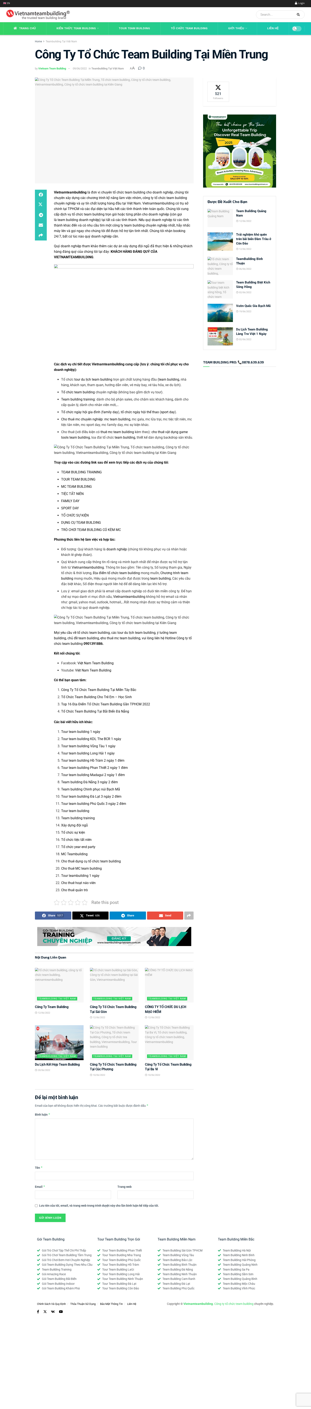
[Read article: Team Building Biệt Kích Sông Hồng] (220, 289)
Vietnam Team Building (52, 68)
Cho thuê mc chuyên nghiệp (82, 419)
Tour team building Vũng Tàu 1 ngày (88, 746)
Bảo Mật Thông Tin (111, 1303)
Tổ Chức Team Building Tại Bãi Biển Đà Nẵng (95, 711)
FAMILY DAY (70, 501)
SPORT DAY (70, 508)
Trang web (124, 1186)
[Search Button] (300, 14)
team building (169, 379)
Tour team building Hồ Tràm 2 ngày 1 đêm (92, 760)
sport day (168, 412)
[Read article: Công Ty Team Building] (59, 985)
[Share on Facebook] (41, 195)
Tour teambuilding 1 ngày (80, 876)
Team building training (78, 399)
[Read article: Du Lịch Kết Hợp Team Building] (59, 1042)
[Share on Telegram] (41, 215)
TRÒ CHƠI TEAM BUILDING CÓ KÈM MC (91, 530)
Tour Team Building (134, 28)
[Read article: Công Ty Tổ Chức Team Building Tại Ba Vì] (169, 1042)
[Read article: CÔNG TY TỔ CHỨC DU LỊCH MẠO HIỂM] (169, 985)
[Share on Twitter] (41, 205)
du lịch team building (140, 633)
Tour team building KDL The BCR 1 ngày (91, 739)
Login (301, 3)
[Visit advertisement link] (114, 936)
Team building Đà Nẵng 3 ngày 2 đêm (89, 782)
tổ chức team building (88, 214)
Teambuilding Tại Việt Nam (61, 41)
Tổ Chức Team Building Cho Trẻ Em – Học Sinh (96, 697)
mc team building (117, 419)
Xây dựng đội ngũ (74, 825)
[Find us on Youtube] (61, 1311)
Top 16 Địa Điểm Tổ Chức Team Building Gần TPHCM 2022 (105, 704)
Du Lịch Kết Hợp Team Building (57, 1064)
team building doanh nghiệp (78, 220)
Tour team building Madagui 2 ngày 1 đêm (93, 775)
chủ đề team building (83, 638)
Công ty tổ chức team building (233, 1303)
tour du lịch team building (93, 379)
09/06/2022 (80, 68)
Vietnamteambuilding (70, 192)
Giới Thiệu (236, 28)
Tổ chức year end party (78, 847)
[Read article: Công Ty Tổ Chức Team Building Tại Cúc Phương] (114, 1042)
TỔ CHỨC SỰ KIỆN (75, 515)
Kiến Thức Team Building (76, 28)
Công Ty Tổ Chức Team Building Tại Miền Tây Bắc (98, 690)
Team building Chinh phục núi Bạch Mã (90, 789)
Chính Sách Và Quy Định (51, 1303)
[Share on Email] (41, 225)
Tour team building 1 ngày (80, 732)
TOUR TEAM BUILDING (78, 479)
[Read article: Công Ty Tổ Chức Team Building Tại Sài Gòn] (114, 985)
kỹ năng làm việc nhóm (123, 198)
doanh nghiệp (116, 549)
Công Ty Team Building (51, 1007)
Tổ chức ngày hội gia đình (80, 412)
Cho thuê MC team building (81, 868)
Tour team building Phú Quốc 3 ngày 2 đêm (93, 804)
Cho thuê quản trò (74, 890)
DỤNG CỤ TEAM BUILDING (81, 523)
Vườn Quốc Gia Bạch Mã (253, 306)
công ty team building (128, 225)
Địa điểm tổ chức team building (116, 573)
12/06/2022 (43, 1012)
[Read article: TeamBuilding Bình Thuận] (220, 266)
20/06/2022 (43, 1070)
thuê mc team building (117, 432)
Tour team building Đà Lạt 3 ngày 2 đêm (91, 796)
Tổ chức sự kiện (73, 832)
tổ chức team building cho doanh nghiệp (143, 192)
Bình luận (42, 1114)
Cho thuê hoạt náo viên (78, 883)
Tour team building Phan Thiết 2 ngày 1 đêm (94, 768)
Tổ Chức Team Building (189, 28)
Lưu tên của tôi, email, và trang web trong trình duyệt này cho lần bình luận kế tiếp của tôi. (99, 1205)
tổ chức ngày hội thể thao (140, 412)
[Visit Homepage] (36, 15)
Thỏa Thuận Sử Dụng (83, 1303)
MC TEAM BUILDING (76, 487)
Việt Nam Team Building (95, 663)
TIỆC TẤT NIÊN (72, 494)
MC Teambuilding (74, 854)
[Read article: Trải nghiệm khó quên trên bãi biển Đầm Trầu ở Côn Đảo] (220, 241)
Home (38, 41)
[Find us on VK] (53, 1311)
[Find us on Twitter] (45, 1311)
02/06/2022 (244, 292)
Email (40, 1187)
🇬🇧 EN (6, 3)
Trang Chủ (27, 28)
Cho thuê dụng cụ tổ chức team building (91, 861)
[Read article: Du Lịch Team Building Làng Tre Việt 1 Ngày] (220, 336)
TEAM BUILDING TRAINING (81, 472)
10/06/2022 (98, 1075)
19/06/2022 (244, 311)
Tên (39, 1168)
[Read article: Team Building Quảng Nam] (220, 218)
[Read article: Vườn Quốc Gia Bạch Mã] (220, 313)
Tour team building (75, 811)
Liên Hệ (273, 28)
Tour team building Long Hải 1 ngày (88, 753)
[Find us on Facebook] (38, 1311)
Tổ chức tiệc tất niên (76, 840)
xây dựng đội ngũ (136, 246)
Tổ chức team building (78, 392)
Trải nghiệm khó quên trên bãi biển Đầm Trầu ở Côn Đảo (253, 239)
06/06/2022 (244, 269)
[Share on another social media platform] (41, 235)
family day (110, 412)
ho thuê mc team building (120, 638)
